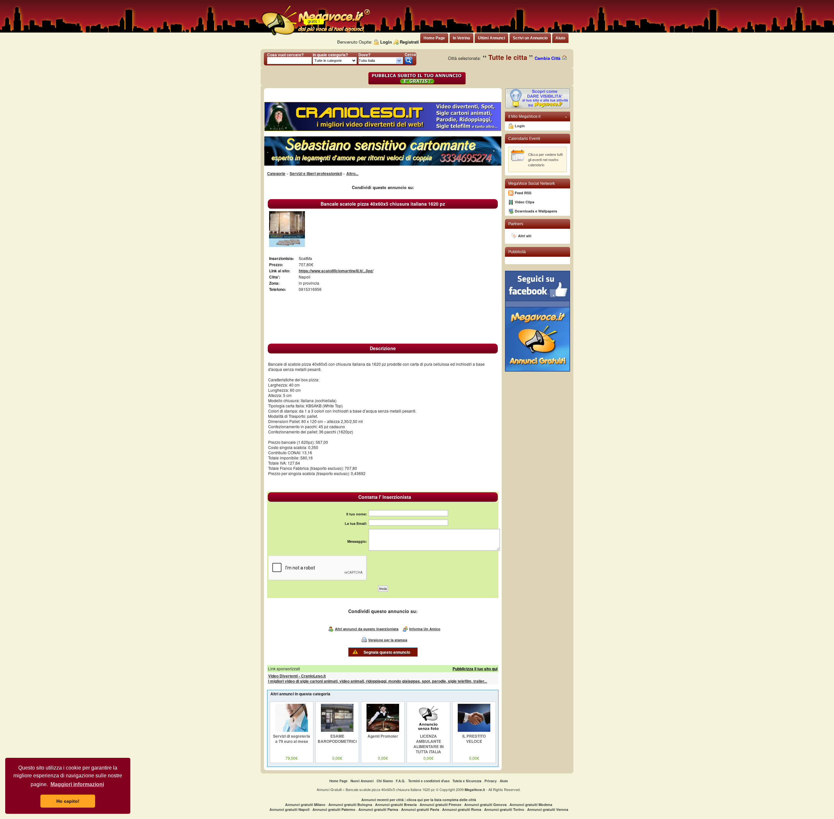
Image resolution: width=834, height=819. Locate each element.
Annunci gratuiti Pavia (420, 809)
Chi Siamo (385, 781)
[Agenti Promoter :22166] (383, 730)
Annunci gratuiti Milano (305, 804)
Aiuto (504, 781)
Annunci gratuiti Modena (531, 804)
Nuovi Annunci (362, 781)
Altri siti (524, 235)
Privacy (490, 781)
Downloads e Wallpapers (536, 211)
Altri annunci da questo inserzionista (366, 628)
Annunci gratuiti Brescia (396, 804)
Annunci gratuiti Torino (504, 809)
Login (386, 42)
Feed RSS (523, 192)
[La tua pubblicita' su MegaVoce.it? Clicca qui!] (537, 107)
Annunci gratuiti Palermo (333, 809)
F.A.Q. (400, 781)
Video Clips (524, 201)
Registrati (409, 42)
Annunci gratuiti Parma (378, 809)
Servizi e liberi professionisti (316, 173)
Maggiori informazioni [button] (77, 784)
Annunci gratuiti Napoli (289, 809)
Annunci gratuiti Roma (461, 809)
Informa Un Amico (424, 628)
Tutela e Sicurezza (467, 781)
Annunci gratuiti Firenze (440, 804)
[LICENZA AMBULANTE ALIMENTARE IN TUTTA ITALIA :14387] (428, 730)
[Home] (315, 35)
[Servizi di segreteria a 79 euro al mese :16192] (291, 730)
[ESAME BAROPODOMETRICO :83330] (337, 730)
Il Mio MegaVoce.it (537, 116)
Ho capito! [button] (67, 801)
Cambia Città (548, 58)
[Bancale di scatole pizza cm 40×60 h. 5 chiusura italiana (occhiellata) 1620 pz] (287, 245)
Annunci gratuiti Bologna (350, 804)
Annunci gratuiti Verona (547, 809)
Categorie (276, 173)
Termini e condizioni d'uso (429, 781)
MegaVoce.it (475, 789)
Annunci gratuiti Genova (485, 804)
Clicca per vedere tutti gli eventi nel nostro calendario (545, 159)
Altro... (352, 173)
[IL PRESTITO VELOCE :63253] (474, 730)
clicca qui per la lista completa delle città (441, 799)
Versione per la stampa (387, 639)
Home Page (338, 781)
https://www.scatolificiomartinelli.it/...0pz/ (336, 271)
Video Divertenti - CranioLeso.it (297, 676)
